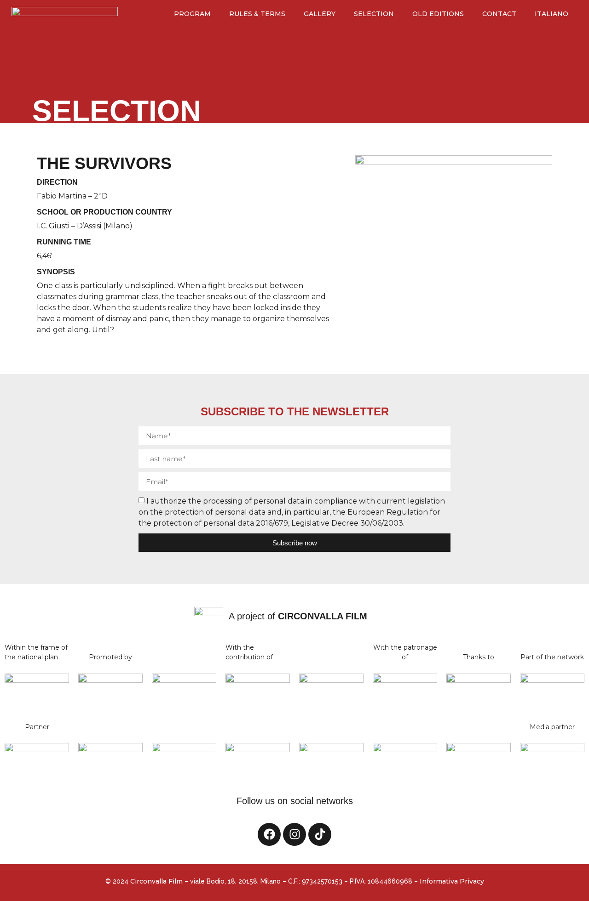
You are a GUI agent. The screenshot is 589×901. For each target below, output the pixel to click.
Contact (499, 14)
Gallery (319, 14)
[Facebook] (269, 834)
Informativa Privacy (452, 881)
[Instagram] (294, 834)
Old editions (438, 14)
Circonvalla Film (156, 881)
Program (192, 14)
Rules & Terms (257, 14)
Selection (374, 14)
